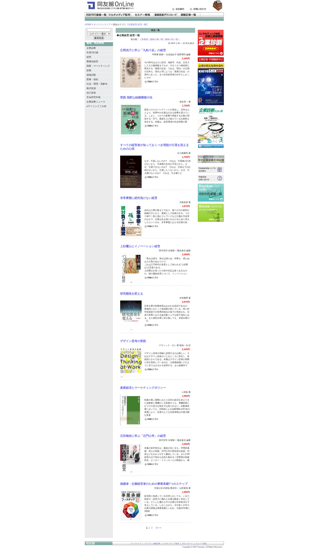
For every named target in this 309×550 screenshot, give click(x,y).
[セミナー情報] (142, 16)
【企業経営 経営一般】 (137, 24)
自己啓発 (91, 92)
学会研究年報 (93, 97)
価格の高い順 (156, 39)
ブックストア (136, 543)
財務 (89, 70)
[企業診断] (211, 55)
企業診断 (91, 48)
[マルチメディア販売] (119, 16)
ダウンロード (187, 543)
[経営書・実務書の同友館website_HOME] (110, 9)
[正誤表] (211, 147)
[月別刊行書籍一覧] (96, 16)
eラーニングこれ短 (96, 106)
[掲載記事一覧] (188, 16)
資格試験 (91, 75)
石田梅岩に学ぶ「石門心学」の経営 (143, 435)
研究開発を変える (131, 293)
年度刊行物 (92, 52)
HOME (88, 24)
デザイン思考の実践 (133, 341)
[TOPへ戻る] (98, 545)
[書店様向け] (212, 16)
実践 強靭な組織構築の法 (136, 97)
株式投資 (91, 88)
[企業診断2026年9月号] (211, 104)
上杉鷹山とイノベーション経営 (140, 246)
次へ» (158, 527)
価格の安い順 (171, 39)
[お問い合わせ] (199, 10)
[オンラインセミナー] (211, 221)
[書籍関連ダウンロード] (165, 16)
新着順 (144, 39)
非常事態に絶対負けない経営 (138, 197)
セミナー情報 (201, 543)
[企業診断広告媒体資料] (211, 67)
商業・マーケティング (98, 66)
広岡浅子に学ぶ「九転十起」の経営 (143, 50)
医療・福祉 (92, 79)
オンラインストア (102, 24)
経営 (89, 57)
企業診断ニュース (96, 101)
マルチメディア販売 (171, 543)
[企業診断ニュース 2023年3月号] (211, 142)
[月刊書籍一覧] (211, 201)
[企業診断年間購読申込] (211, 61)
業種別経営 (92, 61)
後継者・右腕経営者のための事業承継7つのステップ (154, 483)
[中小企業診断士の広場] (211, 161)
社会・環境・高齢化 (97, 83)
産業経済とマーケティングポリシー (143, 387)
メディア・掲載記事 (152, 543)
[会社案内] (179, 10)
